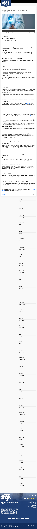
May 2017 (20, 423)
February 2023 (21, 293)
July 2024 (20, 254)
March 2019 (21, 400)
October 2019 (21, 384)
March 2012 (21, 478)
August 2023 (21, 279)
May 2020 (20, 368)
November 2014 (21, 437)
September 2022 (22, 304)
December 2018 (21, 407)
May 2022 (20, 313)
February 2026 (21, 210)
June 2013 (21, 455)
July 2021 (20, 336)
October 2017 (21, 421)
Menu (35, 1)
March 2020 (21, 373)
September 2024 (22, 249)
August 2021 (21, 334)
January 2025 (21, 240)
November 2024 (21, 245)
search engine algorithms (29, 115)
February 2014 (21, 444)
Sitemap (2, 526)
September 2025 (22, 222)
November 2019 (21, 382)
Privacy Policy (6, 526)
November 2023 (21, 272)
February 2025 (21, 238)
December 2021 (21, 325)
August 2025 (21, 224)
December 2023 (21, 270)
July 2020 (20, 364)
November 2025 (21, 217)
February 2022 (21, 320)
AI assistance (28, 103)
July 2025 (20, 226)
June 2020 (21, 366)
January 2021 (21, 350)
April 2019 (21, 398)
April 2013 (21, 460)
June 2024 (21, 256)
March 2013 (21, 462)
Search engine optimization (6, 44)
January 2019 (21, 405)
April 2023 (21, 288)
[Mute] (29, 31)
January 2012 (21, 483)
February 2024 (21, 265)
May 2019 (20, 396)
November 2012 (21, 469)
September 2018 (22, 414)
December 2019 (21, 380)
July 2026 (20, 199)
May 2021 (20, 341)
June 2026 (21, 201)
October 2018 (21, 412)
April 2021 (21, 343)
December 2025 (21, 215)
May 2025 (20, 231)
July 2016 (20, 428)
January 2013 (21, 467)
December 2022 (21, 297)
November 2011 (21, 487)
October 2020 (21, 357)
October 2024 (21, 247)
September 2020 (22, 359)
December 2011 (21, 485)
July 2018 (20, 419)
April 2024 (21, 261)
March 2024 (21, 263)
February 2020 (21, 375)
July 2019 (20, 391)
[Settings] (34, 31)
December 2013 (21, 446)
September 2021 (22, 332)
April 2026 (21, 206)
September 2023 (22, 277)
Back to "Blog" (4, 194)
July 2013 (20, 453)
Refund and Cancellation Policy (14, 526)
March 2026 (21, 208)
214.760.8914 (32, 499)
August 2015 (21, 435)
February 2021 (21, 348)
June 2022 (21, 311)
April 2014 (21, 439)
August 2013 (21, 451)
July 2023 (20, 281)
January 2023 (21, 295)
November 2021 (21, 327)
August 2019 (21, 389)
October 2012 (21, 471)
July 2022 (20, 309)
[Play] (2, 31)
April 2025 (21, 233)
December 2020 (21, 352)
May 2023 (20, 286)
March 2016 (21, 430)
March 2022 (21, 318)
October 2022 (21, 302)
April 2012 (21, 476)
